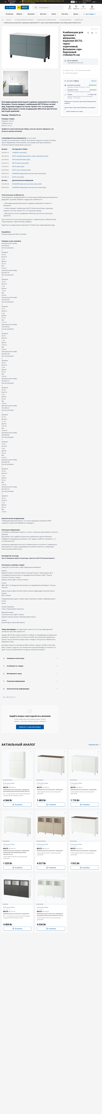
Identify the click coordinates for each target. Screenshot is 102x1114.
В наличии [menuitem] (9, 14)
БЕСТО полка (16, 177)
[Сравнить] (92, 33)
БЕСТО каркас (16, 166)
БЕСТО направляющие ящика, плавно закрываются (28, 156)
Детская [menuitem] (43, 14)
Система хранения (65, 20)
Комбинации (79, 20)
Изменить (94, 80)
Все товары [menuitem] (90, 14)
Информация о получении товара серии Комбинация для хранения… (80, 102)
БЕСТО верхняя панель (19, 159)
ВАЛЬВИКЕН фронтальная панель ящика (25, 184)
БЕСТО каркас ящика (18, 163)
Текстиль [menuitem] (64, 14)
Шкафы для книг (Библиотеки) (46, 20)
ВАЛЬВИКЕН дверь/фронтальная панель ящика (27, 173)
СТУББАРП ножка (17, 152)
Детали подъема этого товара (74, 111)
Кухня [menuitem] (54, 14)
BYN (73, 2)
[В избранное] (96, 33)
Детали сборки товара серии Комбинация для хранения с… (79, 108)
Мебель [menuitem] (19, 14)
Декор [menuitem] (75, 14)
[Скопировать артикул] (15, 697)
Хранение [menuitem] (31, 14)
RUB (76, 2)
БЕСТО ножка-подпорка (19, 170)
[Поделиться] (88, 33)
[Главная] (2, 20)
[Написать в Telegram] (79, 2)
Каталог (8, 20)
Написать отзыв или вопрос (30, 727)
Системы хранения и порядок (24, 20)
